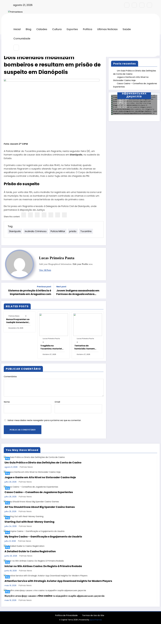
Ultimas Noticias (107, 29)
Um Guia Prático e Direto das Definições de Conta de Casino (43, 462)
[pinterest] (50, 214)
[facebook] (23, 214)
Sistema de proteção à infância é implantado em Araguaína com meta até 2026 (29, 292)
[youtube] (149, 5)
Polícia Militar (58, 231)
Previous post (44, 286)
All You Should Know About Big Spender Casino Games (40, 507)
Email (57, 401)
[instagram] (141, 5)
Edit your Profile (80, 264)
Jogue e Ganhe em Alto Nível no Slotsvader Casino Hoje (40, 477)
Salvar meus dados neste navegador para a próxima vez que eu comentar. (44, 420)
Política (87, 29)
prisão (72, 231)
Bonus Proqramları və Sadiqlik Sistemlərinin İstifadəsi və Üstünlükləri (18, 321)
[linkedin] (37, 214)
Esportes (72, 29)
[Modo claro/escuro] (148, 48)
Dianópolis (15, 231)
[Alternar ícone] (14, 20)
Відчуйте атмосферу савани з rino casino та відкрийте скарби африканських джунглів (55, 596)
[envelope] (44, 214)
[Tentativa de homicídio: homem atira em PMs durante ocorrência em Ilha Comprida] (87, 324)
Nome (7, 401)
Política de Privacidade (66, 615)
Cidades (41, 29)
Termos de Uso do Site (93, 615)
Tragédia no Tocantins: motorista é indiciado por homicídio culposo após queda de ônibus (52, 347)
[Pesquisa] (16, 48)
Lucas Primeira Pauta (56, 258)
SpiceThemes (96, 619)
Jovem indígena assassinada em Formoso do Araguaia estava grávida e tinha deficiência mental (77, 292)
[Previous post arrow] (5, 291)
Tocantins (86, 231)
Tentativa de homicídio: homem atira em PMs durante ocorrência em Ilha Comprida (86, 347)
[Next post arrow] (103, 291)
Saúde (127, 29)
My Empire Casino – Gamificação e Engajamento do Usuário (43, 536)
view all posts (45, 270)
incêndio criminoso (36, 231)
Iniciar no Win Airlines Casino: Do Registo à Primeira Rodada (43, 566)
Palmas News (14, 316)
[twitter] (30, 214)
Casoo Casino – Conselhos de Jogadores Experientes (39, 492)
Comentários (10, 376)
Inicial (17, 29)
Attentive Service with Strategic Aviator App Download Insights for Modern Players (58, 581)
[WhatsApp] (57, 214)
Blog (28, 29)
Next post (61, 286)
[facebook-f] (126, 5)
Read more (122, 107)
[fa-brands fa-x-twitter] (134, 5)
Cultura (57, 29)
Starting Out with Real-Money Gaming (29, 522)
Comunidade (21, 38)
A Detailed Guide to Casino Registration (30, 551)
